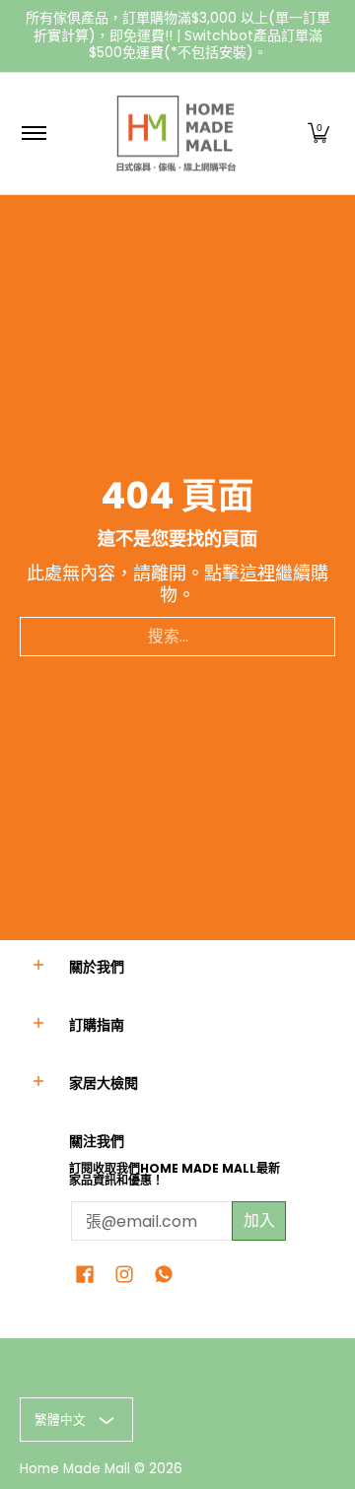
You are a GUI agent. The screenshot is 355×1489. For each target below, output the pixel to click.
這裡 (257, 573)
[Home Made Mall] (174, 134)
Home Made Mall (75, 1468)
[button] (318, 134)
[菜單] (33, 134)
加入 (259, 1220)
